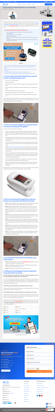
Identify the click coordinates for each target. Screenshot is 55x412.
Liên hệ (33, 4)
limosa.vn (22, 266)
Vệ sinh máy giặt (26, 395)
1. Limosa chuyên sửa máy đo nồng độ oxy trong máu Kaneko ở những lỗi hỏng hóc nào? (20, 65)
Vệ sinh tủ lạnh (26, 399)
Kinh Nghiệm (46, 1)
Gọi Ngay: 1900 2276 (6, 370)
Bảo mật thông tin (39, 391)
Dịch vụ (24, 4)
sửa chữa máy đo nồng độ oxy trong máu (16, 146)
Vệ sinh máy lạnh (26, 385)
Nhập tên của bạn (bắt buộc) (30, 351)
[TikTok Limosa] (39, 395)
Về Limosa (20, 4)
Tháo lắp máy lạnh (27, 391)
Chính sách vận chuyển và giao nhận (42, 387)
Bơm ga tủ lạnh (26, 401)
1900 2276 (7, 389)
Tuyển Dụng (50, 1)
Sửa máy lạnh (26, 383)
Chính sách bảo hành (40, 385)
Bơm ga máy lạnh (26, 387)
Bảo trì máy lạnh (26, 389)
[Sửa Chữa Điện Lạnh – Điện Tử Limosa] (10, 4)
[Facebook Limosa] (37, 395)
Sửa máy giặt (26, 393)
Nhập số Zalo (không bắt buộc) (30, 358)
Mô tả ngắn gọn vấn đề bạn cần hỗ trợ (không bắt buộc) (33, 362)
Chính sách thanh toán (40, 389)
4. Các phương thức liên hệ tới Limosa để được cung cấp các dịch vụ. (16, 71)
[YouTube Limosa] (42, 395)
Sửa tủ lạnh (26, 397)
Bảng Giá (29, 4)
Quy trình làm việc (39, 393)
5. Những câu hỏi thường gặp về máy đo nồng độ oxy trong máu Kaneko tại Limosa (19, 73)
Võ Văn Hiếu (12, 393)
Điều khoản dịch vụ (40, 383)
